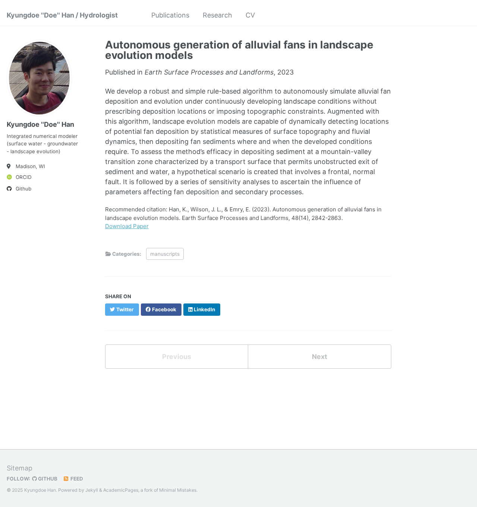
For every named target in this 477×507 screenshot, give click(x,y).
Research (217, 15)
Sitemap (19, 468)
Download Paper (127, 226)
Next (319, 356)
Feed (76, 479)
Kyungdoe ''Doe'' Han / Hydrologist (62, 15)
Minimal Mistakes (177, 490)
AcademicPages (120, 490)
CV (250, 15)
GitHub (47, 479)
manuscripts (165, 254)
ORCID (24, 177)
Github (23, 189)
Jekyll (91, 490)
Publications (170, 15)
